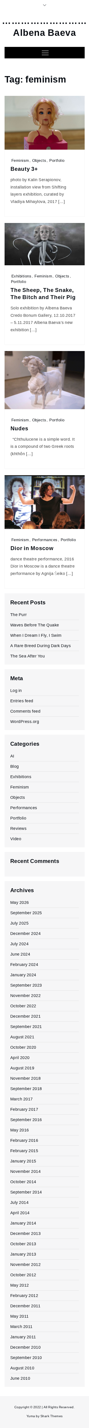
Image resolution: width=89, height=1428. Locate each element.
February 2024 (24, 964)
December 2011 (25, 1305)
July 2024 (19, 943)
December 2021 (25, 1016)
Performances (45, 539)
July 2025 (19, 923)
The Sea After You (27, 656)
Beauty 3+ (24, 169)
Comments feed (25, 711)
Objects (39, 160)
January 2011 (23, 1336)
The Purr (18, 614)
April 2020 (20, 1057)
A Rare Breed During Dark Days (40, 645)
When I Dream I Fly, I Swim (36, 635)
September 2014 (26, 1192)
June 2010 (20, 1378)
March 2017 (21, 1099)
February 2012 (24, 1295)
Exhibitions (21, 276)
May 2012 (19, 1285)
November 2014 (25, 1171)
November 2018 (25, 1078)
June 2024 (20, 954)
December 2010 (25, 1347)
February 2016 (24, 1140)
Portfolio (57, 160)
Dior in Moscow (32, 548)
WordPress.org (24, 721)
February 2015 (24, 1150)
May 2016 (19, 1130)
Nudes (19, 428)
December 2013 (25, 1233)
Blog (14, 766)
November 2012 (25, 1264)
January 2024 (23, 974)
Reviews (18, 828)
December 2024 (25, 933)
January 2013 (23, 1254)
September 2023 (26, 985)
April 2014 (20, 1212)
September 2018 (26, 1088)
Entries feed (21, 700)
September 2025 (26, 912)
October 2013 (23, 1243)
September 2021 (26, 1026)
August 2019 (22, 1068)
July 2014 (19, 1202)
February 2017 (24, 1109)
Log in (16, 690)
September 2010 (26, 1357)
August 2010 (22, 1368)
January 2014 (23, 1223)
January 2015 (23, 1161)
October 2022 (23, 1005)
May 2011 (19, 1316)
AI (12, 756)
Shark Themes (51, 1416)
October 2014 (23, 1181)
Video (15, 838)
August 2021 (22, 1037)
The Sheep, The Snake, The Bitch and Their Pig (43, 293)
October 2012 (23, 1274)
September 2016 (26, 1119)
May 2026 (19, 902)
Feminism (20, 160)
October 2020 (23, 1047)
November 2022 (25, 995)
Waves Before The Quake (34, 625)
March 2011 (21, 1326)
